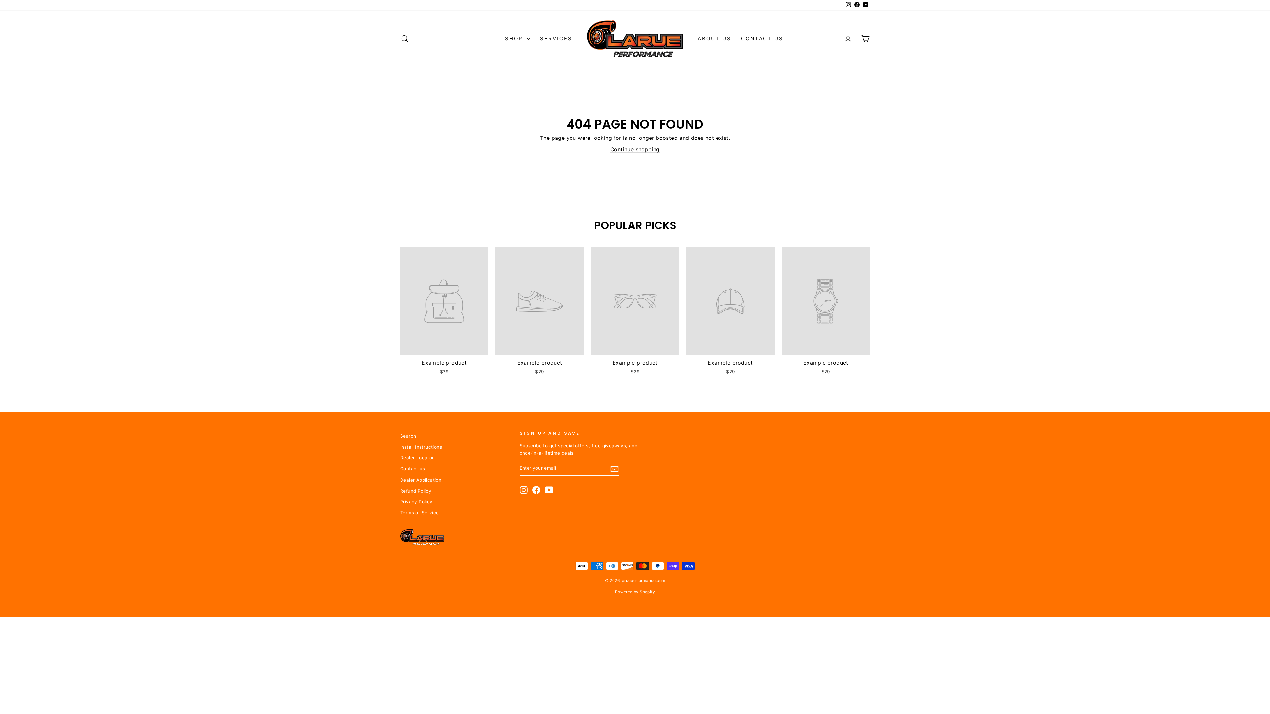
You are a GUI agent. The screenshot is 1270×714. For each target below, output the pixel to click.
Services (556, 38)
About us (714, 38)
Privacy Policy (416, 501)
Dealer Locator (417, 457)
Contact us (762, 38)
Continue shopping (635, 149)
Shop (515, 38)
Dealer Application (420, 480)
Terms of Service (419, 512)
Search (408, 436)
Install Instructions (421, 447)
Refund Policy (415, 491)
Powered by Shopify (635, 591)
